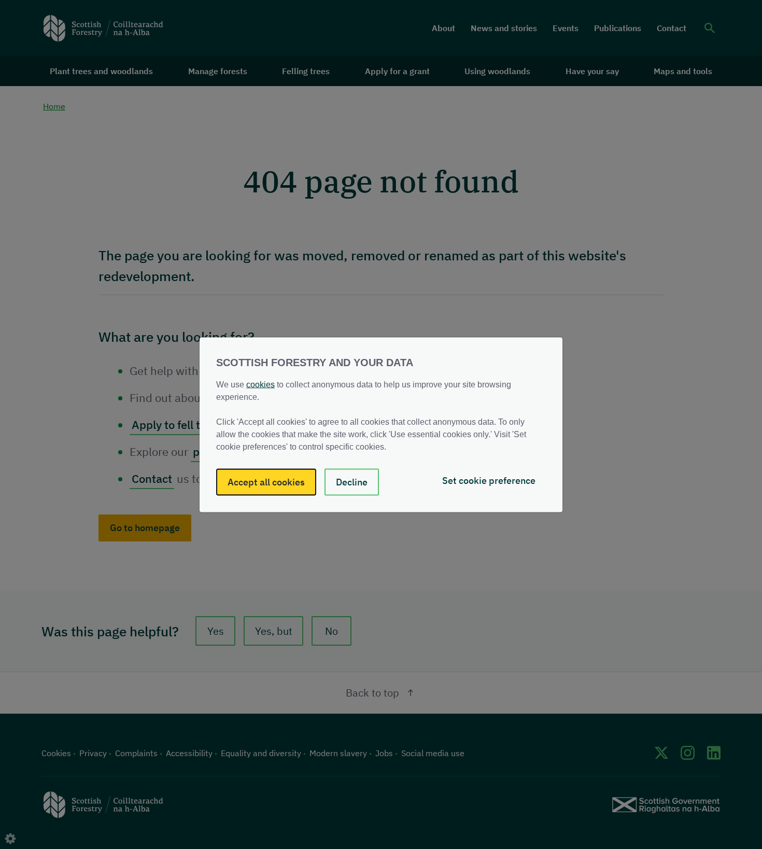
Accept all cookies (266, 482)
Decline (352, 482)
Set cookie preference (488, 480)
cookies (260, 384)
